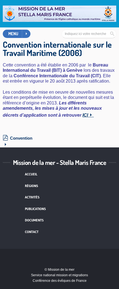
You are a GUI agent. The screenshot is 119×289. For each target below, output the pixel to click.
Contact (31, 232)
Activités (32, 197)
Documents (34, 220)
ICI (85, 115)
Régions (31, 186)
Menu (13, 33)
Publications (35, 209)
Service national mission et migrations (59, 275)
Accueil (31, 174)
